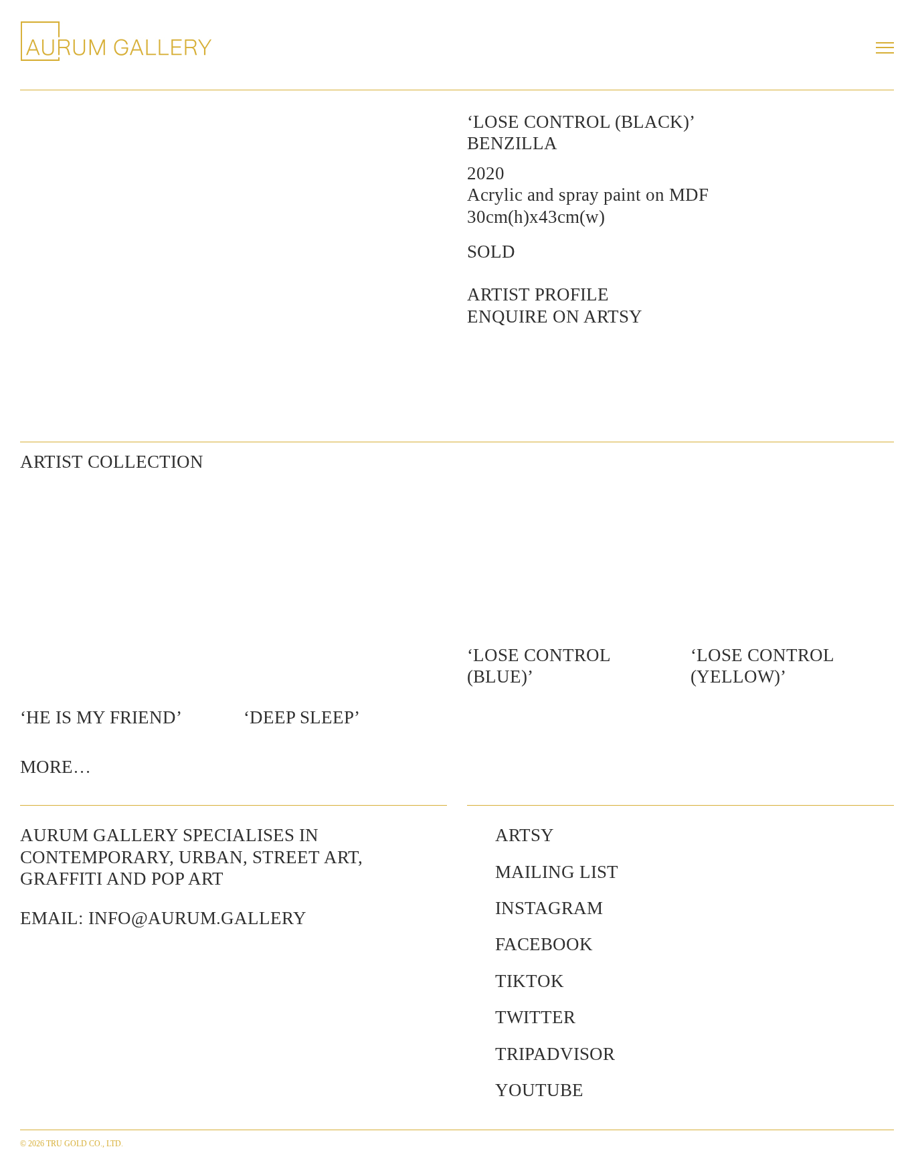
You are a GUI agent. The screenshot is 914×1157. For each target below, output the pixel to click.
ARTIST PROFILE (538, 294)
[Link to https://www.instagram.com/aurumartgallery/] (474, 908)
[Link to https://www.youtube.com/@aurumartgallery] (474, 1090)
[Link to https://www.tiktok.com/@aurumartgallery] (474, 981)
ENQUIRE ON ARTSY (554, 316)
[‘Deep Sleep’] (345, 587)
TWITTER (535, 1017)
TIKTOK (529, 981)
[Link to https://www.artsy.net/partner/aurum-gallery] (474, 835)
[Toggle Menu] (885, 47)
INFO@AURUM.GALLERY (197, 918)
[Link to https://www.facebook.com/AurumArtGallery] (474, 944)
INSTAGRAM (549, 908)
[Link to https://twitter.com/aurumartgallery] (474, 1017)
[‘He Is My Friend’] (121, 587)
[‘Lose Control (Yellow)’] (792, 556)
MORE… (55, 767)
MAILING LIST (556, 872)
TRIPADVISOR (555, 1054)
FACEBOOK (544, 944)
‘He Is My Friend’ (101, 717)
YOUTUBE (539, 1090)
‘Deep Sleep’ (302, 717)
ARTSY (524, 835)
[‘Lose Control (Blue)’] (568, 556)
